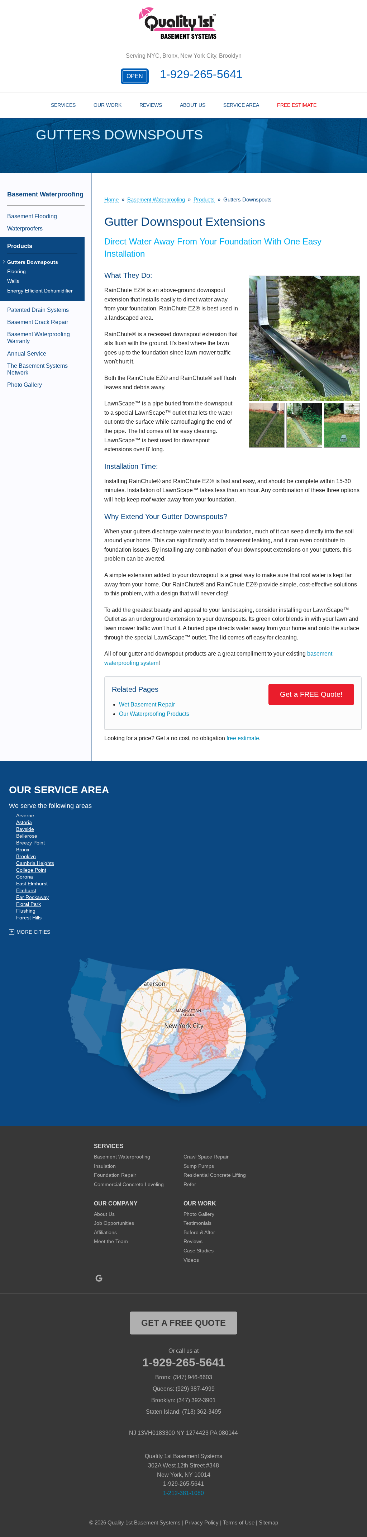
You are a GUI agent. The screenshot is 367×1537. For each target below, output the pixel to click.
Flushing (25, 911)
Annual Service (26, 354)
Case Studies (199, 1250)
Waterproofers (25, 228)
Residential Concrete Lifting (215, 1175)
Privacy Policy (202, 1522)
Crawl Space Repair (206, 1157)
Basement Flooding (32, 216)
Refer (190, 1184)
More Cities (33, 932)
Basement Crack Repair (37, 322)
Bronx (22, 849)
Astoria (24, 822)
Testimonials (197, 1223)
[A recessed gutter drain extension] (304, 425)
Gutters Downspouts (32, 262)
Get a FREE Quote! (311, 694)
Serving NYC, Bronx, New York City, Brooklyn (184, 56)
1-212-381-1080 (183, 1493)
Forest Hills (29, 917)
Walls (13, 281)
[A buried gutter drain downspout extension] (342, 425)
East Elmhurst (32, 883)
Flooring (16, 271)
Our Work (107, 105)
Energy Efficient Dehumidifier (40, 291)
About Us (192, 105)
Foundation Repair (115, 1175)
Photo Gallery (24, 385)
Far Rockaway (32, 897)
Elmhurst (26, 890)
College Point (31, 870)
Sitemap (268, 1522)
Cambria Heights (35, 863)
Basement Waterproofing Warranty (38, 337)
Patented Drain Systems (38, 310)
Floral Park (28, 904)
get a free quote (183, 1323)
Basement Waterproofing (45, 194)
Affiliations (105, 1232)
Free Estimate (296, 105)
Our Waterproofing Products (154, 714)
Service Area (241, 105)
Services (63, 105)
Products (19, 246)
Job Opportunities (114, 1223)
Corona (24, 877)
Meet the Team (111, 1241)
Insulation (105, 1166)
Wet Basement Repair (147, 704)
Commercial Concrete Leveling (129, 1184)
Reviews (150, 105)
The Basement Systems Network (37, 369)
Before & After (199, 1232)
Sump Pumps (199, 1166)
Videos (191, 1260)
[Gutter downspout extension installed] (304, 338)
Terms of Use (238, 1522)
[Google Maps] (99, 1278)
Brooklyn (26, 856)
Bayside (25, 829)
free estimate (243, 738)
